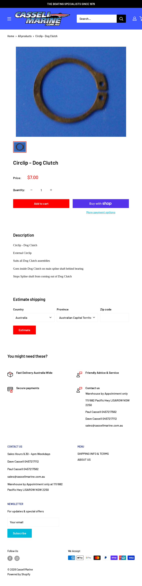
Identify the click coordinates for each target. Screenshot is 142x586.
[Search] (121, 19)
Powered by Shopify (18, 574)
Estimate (24, 330)
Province (63, 309)
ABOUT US (84, 459)
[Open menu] (9, 18)
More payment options (100, 212)
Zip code (105, 309)
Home (10, 36)
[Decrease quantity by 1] (31, 190)
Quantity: (19, 190)
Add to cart (41, 203)
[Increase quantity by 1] (51, 190)
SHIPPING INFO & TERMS (93, 453)
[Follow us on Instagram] (17, 558)
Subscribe (19, 533)
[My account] (134, 19)
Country (18, 309)
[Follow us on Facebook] (10, 558)
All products (25, 36)
